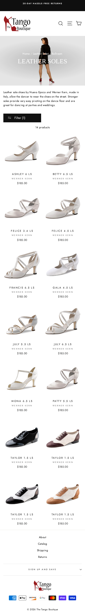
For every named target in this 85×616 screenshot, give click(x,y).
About (42, 537)
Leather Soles (41, 54)
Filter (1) (19, 118)
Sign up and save (42, 569)
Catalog (42, 544)
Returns (42, 557)
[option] (42, 3)
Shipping (42, 550)
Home (26, 54)
